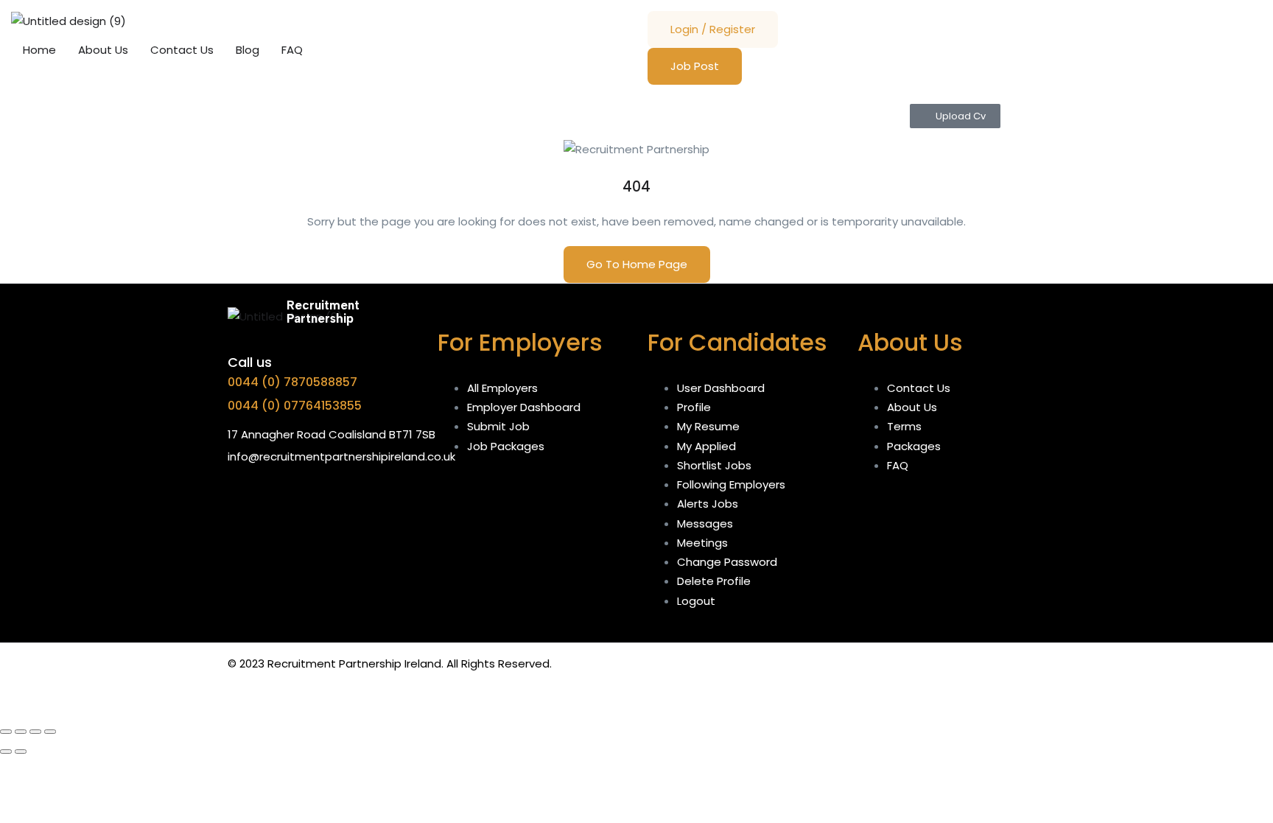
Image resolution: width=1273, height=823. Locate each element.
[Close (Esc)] (50, 731)
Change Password (727, 562)
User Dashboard (721, 388)
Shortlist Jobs (714, 465)
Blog (247, 49)
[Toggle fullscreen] (21, 731)
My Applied (706, 446)
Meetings (702, 542)
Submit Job (498, 426)
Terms (904, 426)
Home (39, 49)
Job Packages (505, 446)
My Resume (708, 426)
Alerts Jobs (707, 503)
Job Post (694, 66)
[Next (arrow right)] (21, 751)
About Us (103, 49)
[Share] (35, 731)
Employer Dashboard (524, 407)
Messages (705, 523)
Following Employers (731, 484)
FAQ (292, 49)
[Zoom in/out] (6, 731)
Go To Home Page (636, 264)
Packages (914, 446)
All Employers (502, 388)
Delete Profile (714, 581)
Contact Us (182, 49)
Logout (696, 601)
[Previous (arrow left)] (6, 751)
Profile (694, 407)
